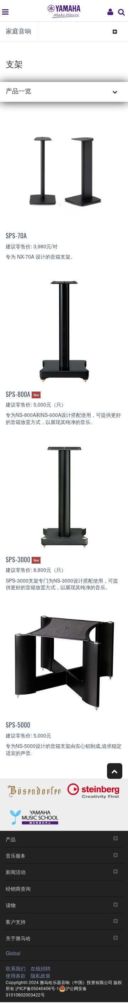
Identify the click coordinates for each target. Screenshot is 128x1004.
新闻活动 (16, 871)
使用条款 (16, 975)
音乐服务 (16, 855)
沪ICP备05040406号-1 (37, 988)
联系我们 (16, 968)
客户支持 (16, 921)
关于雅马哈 (18, 938)
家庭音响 (18, 30)
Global (13, 953)
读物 (11, 905)
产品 (11, 839)
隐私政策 (40, 975)
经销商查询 (18, 888)
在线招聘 (40, 968)
